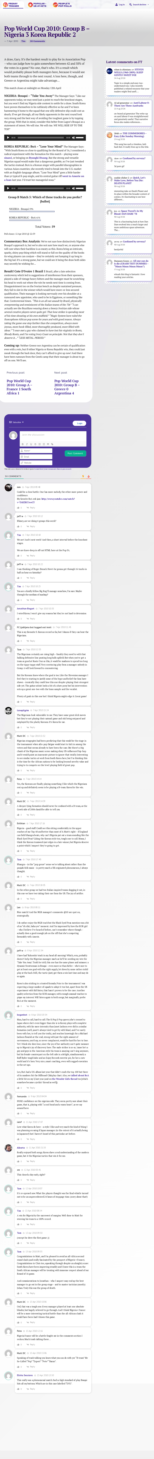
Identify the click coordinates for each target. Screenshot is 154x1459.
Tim (23, 41)
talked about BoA (80, 1075)
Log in (122, 4)
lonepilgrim (23, 710)
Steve (14, 1437)
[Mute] (73, 137)
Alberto (21, 1147)
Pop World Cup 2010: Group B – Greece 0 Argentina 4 (67, 387)
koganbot (22, 1014)
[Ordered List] (39, 444)
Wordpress (143, 1434)
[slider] (80, 137)
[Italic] (27, 444)
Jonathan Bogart (25, 608)
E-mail (96, 1437)
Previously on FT (53, 1434)
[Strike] (35, 444)
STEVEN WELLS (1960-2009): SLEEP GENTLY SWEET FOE (129, 72)
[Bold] (23, 444)
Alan (143, 1437)
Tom (19, 859)
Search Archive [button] (139, 4)
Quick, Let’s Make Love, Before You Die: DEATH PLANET (129, 180)
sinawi (8, 157)
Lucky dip (53, 1437)
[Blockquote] (48, 444)
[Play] (8, 137)
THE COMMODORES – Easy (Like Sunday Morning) (130, 135)
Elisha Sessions (25, 1375)
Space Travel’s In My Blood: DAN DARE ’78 (128, 212)
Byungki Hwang (38, 157)
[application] (45, 138)
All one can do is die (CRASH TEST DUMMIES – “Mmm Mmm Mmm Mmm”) (131, 263)
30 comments (37, 41)
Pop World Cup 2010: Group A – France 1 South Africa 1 (19, 387)
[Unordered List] (44, 444)
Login (79, 423)
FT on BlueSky (96, 1434)
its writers (90, 1446)
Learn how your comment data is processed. (53, 469)
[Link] (52, 444)
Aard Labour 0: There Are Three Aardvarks (131, 104)
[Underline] (31, 444)
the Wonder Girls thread (64, 1078)
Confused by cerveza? (134, 158)
